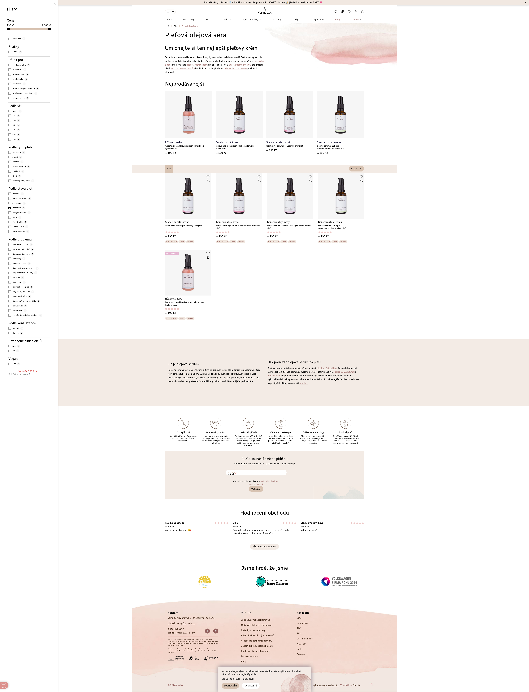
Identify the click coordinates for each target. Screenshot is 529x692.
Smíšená (17, 171)
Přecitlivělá (19, 222)
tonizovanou (274, 375)
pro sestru (18, 69)
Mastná (17, 162)
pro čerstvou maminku (24, 93)
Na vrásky (18, 258)
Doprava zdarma (249, 656)
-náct (16, 111)
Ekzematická (19, 227)
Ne (15, 351)
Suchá (16, 157)
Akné (16, 217)
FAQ (243, 661)
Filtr (354, 168)
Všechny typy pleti (22, 180)
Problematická (20, 166)
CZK (169, 11)
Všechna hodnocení (264, 546)
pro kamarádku (20, 65)
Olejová (17, 328)
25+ (15, 116)
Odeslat (256, 488)
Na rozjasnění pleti (22, 254)
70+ (15, 139)
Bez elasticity (20, 231)
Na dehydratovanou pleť (24, 268)
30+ (15, 120)
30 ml (182, 242)
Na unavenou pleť (22, 244)
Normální (18, 152)
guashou (304, 383)
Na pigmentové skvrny (24, 273)
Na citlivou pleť (20, 263)
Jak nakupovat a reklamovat (255, 620)
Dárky (300, 649)
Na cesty (301, 644)
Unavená (18, 208)
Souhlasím (230, 685)
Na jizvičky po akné (22, 291)
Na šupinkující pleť (22, 249)
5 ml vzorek (171, 242)
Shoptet (357, 685)
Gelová (17, 333)
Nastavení (250, 685)
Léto (299, 618)
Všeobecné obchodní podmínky (256, 640)
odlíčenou (338, 372)
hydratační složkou (327, 368)
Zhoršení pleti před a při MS (26, 315)
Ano (15, 346)
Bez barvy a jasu (21, 198)
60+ (15, 134)
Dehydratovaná (20, 212)
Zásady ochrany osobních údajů (257, 646)
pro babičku (19, 79)
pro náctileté (20, 98)
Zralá (16, 176)
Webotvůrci (333, 685)
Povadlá (17, 193)
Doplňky (301, 654)
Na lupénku (19, 306)
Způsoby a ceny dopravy (253, 630)
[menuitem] (169, 19)
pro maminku (20, 74)
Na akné (17, 277)
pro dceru (18, 84)
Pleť (299, 628)
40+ (15, 125)
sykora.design (320, 685)
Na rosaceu (19, 310)
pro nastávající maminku (25, 88)
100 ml (190, 242)
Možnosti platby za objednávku (256, 625)
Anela (16, 52)
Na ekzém (18, 282)
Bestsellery (302, 623)
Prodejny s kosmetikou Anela (255, 651)
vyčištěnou (349, 372)
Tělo (299, 633)
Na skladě (18, 39)
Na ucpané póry (21, 296)
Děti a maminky (305, 638)
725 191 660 (176, 629)
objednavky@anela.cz (182, 623)
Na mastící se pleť (22, 287)
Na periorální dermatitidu (25, 301)
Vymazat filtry (28, 371)
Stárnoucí (18, 203)
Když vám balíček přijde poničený (257, 635)
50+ (15, 130)
